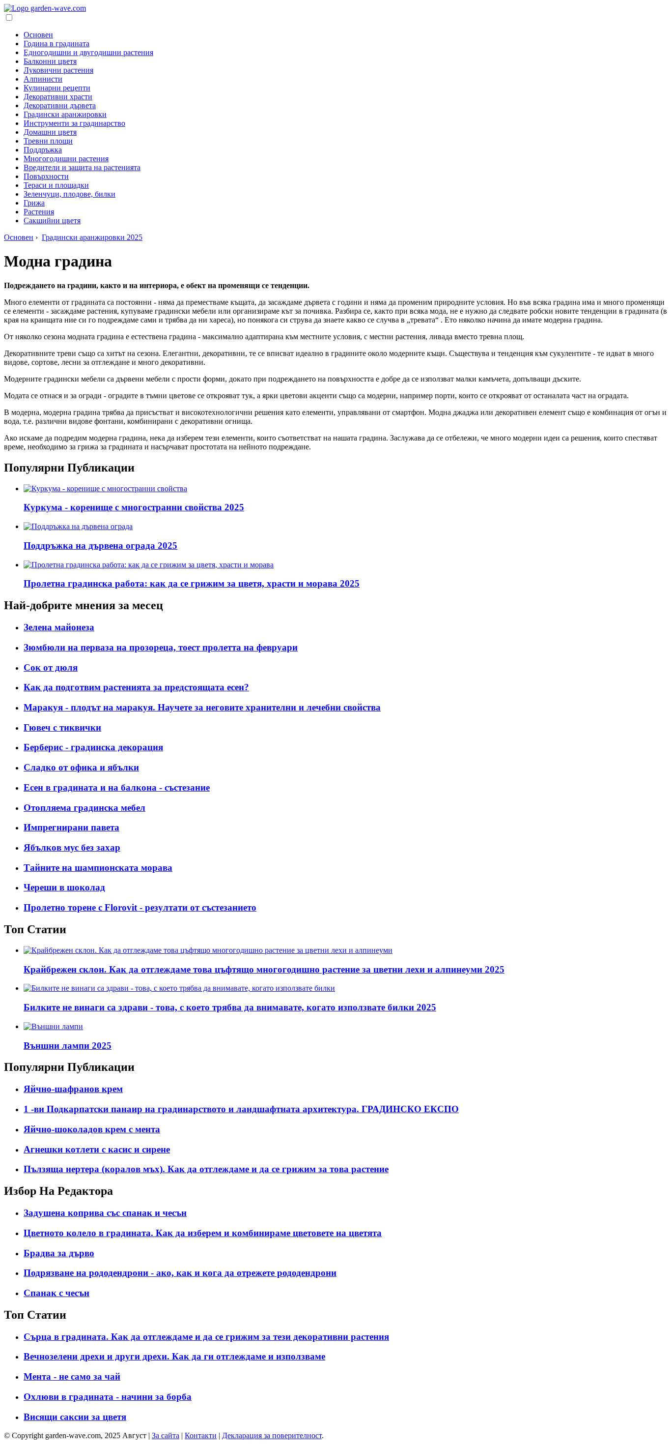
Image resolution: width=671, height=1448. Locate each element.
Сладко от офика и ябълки (81, 767)
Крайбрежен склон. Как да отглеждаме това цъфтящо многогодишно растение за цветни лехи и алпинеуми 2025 (264, 969)
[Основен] (45, 8)
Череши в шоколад (64, 887)
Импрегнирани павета (71, 827)
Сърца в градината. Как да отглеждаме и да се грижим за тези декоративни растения (206, 1336)
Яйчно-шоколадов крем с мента (92, 1129)
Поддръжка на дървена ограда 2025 (100, 545)
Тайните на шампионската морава (98, 867)
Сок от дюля (51, 667)
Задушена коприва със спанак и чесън (105, 1213)
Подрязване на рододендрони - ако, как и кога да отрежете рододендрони (180, 1273)
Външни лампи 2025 (68, 1045)
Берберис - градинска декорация (93, 747)
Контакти (201, 1435)
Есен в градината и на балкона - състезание (117, 787)
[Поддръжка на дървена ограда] (78, 526)
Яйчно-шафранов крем (73, 1089)
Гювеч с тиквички (62, 727)
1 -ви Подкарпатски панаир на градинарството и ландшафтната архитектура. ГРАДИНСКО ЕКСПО (241, 1109)
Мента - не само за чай (72, 1376)
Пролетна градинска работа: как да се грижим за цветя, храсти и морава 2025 (192, 583)
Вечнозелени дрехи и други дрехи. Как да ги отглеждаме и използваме (174, 1356)
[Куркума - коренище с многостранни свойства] (105, 488)
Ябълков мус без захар (72, 847)
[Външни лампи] (53, 1026)
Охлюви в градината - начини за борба (108, 1396)
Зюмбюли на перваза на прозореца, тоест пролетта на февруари (161, 647)
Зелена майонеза (59, 627)
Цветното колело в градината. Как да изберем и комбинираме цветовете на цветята (203, 1233)
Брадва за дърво (59, 1253)
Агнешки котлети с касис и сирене (97, 1149)
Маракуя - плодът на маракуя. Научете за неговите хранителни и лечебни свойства (202, 707)
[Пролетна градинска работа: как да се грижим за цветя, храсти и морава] (149, 565)
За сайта (165, 1435)
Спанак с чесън (56, 1293)
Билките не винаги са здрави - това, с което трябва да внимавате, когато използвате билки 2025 (230, 1007)
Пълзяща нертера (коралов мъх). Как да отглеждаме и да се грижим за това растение (206, 1169)
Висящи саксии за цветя (75, 1417)
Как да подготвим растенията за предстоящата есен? (136, 687)
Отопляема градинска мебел (84, 807)
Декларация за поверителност (272, 1435)
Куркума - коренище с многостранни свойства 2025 (134, 507)
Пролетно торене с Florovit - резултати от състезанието (140, 907)
